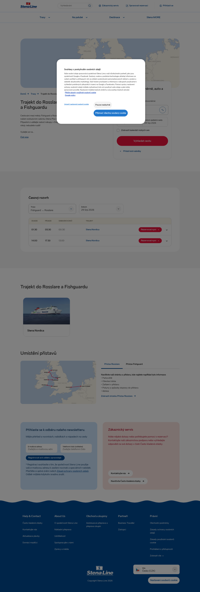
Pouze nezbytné (102, 105)
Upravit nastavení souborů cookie (76, 104)
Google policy (70, 95)
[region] (101, 91)
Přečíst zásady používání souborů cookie (80, 93)
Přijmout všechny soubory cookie (110, 113)
